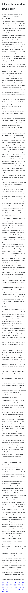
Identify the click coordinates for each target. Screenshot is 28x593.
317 (3, 584)
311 (19, 582)
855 (11, 585)
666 (20, 587)
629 (14, 589)
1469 (11, 582)
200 (19, 584)
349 (3, 589)
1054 (3, 582)
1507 (15, 584)
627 (15, 582)
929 (3, 591)
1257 (16, 587)
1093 (3, 587)
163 (7, 585)
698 (7, 587)
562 (22, 589)
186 (7, 582)
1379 (23, 582)
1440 (19, 589)
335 (7, 591)
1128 (11, 587)
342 (3, 585)
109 (23, 587)
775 (7, 589)
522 (11, 589)
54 (10, 591)
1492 (19, 585)
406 (11, 584)
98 (22, 585)
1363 (15, 585)
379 (22, 584)
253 (7, 584)
